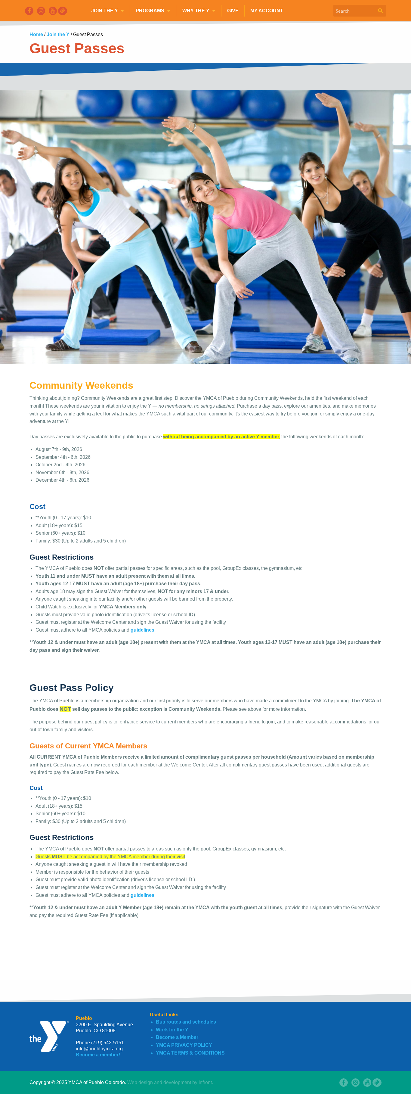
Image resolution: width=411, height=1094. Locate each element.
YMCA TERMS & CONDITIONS (190, 1052)
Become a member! (98, 1054)
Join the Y (59, 34)
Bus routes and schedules (186, 1021)
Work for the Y (172, 1029)
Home (36, 34)
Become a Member (177, 1037)
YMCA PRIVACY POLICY (184, 1045)
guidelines (142, 629)
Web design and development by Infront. (170, 1082)
